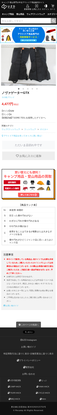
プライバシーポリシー (29, 360)
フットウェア (30, 129)
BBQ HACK (15, 398)
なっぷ (44, 380)
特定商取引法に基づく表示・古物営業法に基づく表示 (28, 353)
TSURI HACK (15, 392)
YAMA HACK (44, 386)
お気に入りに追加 (30, 156)
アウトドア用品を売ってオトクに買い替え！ (22, 135)
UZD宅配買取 (15, 380)
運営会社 (30, 366)
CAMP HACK (15, 386)
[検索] (53, 20)
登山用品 (20, 13)
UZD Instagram (29, 339)
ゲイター (44, 129)
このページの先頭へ (30, 324)
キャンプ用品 (8, 13)
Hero (44, 398)
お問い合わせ (28, 373)
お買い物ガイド (12, 305)
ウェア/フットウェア (36, 13)
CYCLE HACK (44, 392)
